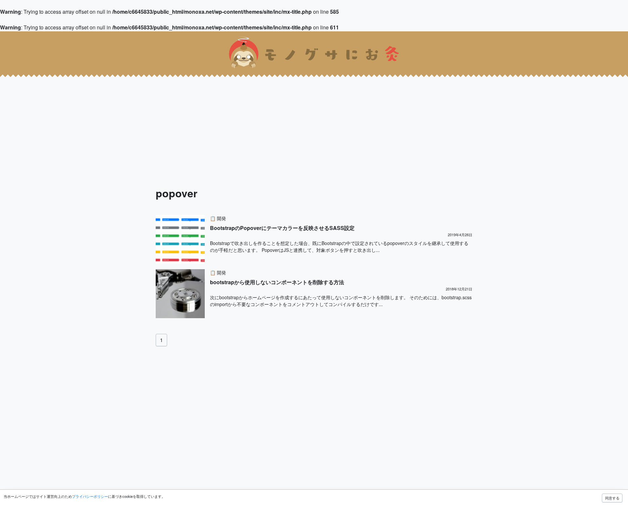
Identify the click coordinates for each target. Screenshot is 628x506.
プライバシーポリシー (90, 496)
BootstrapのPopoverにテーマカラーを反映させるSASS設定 (282, 228)
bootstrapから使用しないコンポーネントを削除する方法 (277, 282)
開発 (221, 218)
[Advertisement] (196, 120)
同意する (612, 497)
